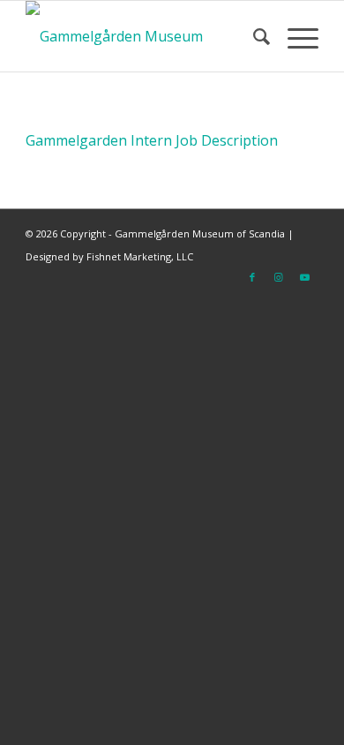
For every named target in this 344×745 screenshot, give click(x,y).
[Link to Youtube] (305, 277)
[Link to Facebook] (252, 277)
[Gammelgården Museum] (142, 36)
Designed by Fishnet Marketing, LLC (109, 256)
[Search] (253, 36)
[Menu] (294, 36)
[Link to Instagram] (278, 277)
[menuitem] (253, 36)
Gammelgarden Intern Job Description (152, 140)
